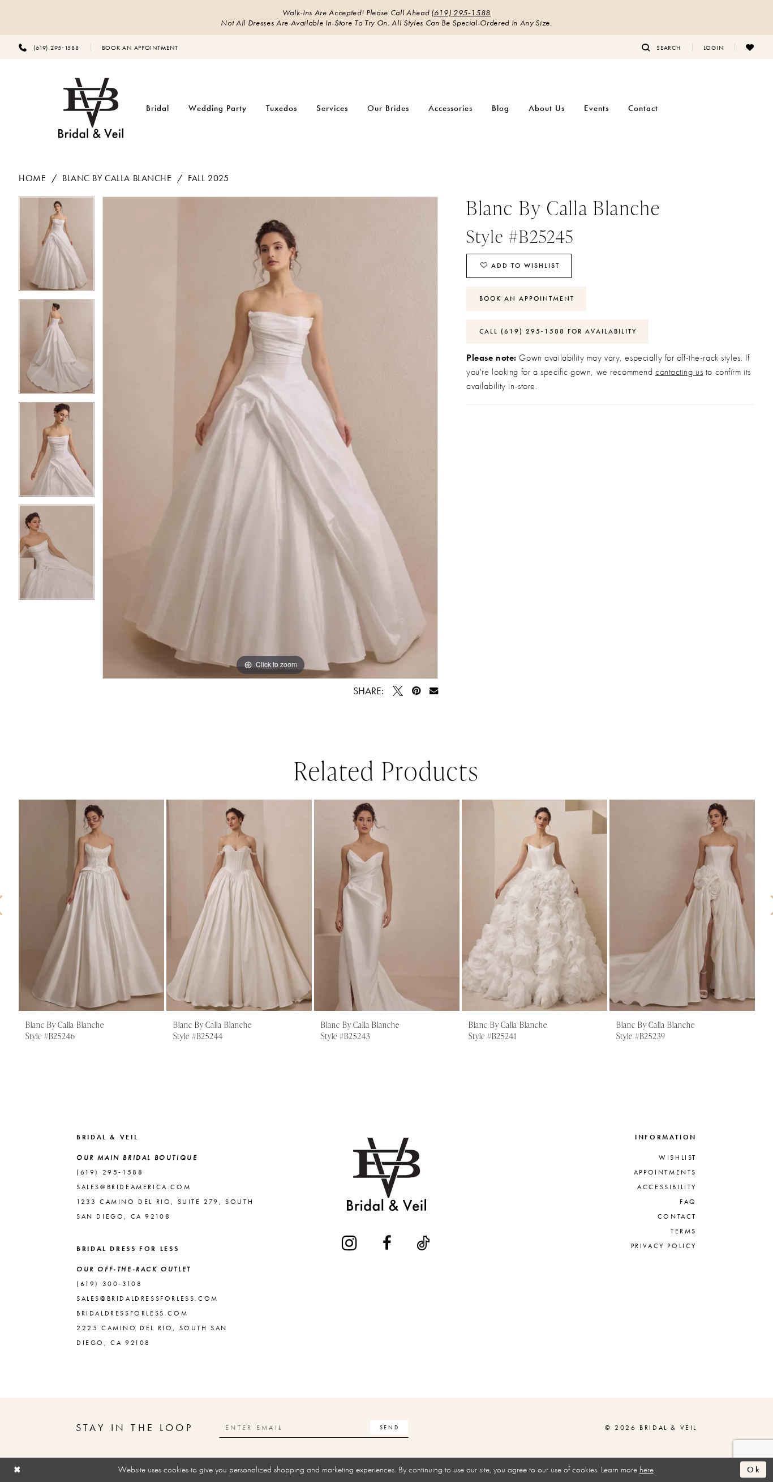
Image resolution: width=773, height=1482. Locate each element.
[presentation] (91, 905)
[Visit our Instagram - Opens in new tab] (350, 1243)
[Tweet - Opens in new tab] (398, 691)
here (646, 1469)
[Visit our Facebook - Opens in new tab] (388, 1243)
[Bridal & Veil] (90, 108)
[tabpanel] (57, 248)
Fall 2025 (208, 178)
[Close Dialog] (17, 1470)
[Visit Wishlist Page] (750, 47)
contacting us (679, 372)
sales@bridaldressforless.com (147, 1298)
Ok (754, 1469)
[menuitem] (49, 47)
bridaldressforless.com (132, 1313)
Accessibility (667, 1186)
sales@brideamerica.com (133, 1186)
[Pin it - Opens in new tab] (416, 691)
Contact (677, 1216)
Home (32, 178)
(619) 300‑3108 (109, 1283)
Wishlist (678, 1157)
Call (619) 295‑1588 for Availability (558, 331)
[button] (713, 47)
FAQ (688, 1201)
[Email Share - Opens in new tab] (434, 690)
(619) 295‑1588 (461, 12)
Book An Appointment (526, 298)
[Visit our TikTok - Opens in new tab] (423, 1243)
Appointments (665, 1172)
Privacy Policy (664, 1245)
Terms (684, 1231)
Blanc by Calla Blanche (117, 178)
